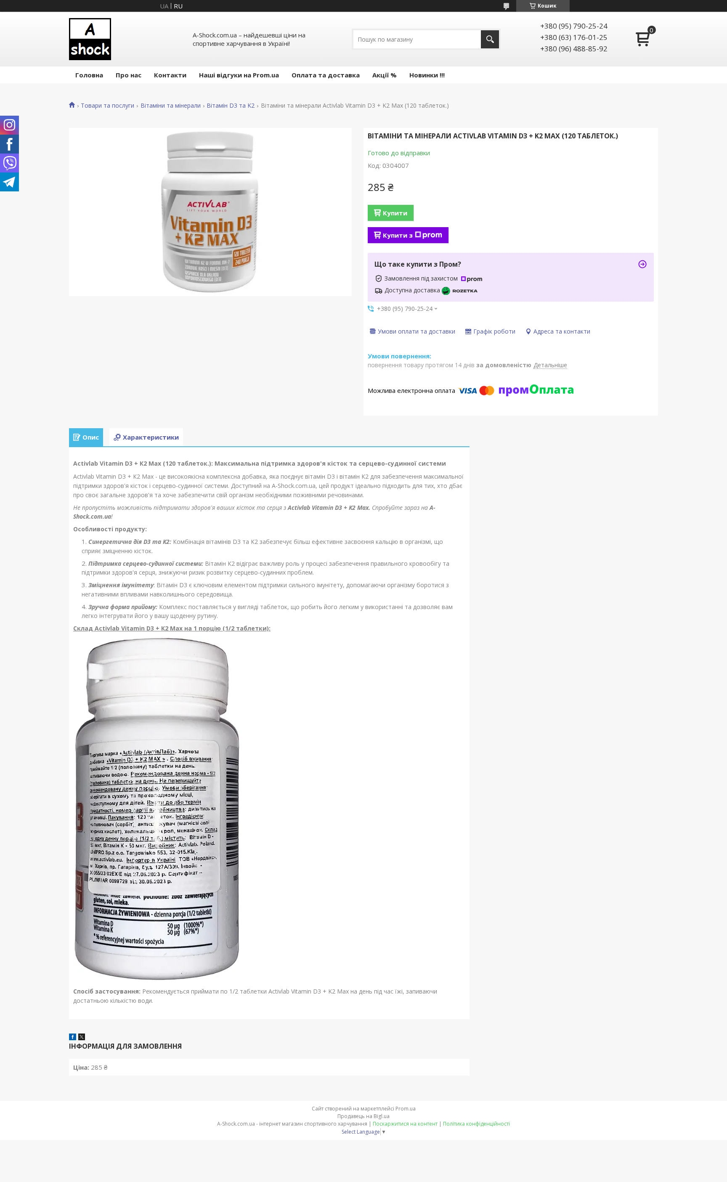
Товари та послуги (107, 105)
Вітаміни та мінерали (171, 105)
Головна (89, 75)
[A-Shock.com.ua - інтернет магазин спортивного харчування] (90, 39)
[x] (81, 1038)
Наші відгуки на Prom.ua (239, 75)
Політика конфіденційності (476, 1123)
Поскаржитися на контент (405, 1123)
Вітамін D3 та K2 (231, 105)
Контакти (170, 75)
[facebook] (72, 1038)
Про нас (128, 75)
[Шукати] (490, 39)
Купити (395, 213)
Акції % (384, 75)
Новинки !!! (427, 75)
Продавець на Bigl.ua (363, 1116)
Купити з (398, 235)
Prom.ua (405, 1108)
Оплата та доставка (326, 75)
